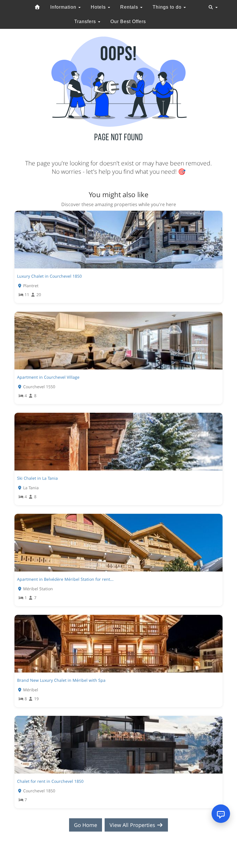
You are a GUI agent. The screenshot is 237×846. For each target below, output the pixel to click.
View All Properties (133, 824)
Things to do (168, 7)
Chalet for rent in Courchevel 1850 (50, 781)
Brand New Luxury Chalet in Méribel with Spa (61, 680)
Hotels (99, 7)
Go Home (85, 824)
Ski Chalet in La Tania (37, 478)
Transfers (85, 21)
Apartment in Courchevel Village (48, 377)
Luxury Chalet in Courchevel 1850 (49, 276)
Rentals (130, 7)
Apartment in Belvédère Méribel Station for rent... (65, 579)
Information (64, 7)
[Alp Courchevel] (37, 7)
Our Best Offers (128, 21)
